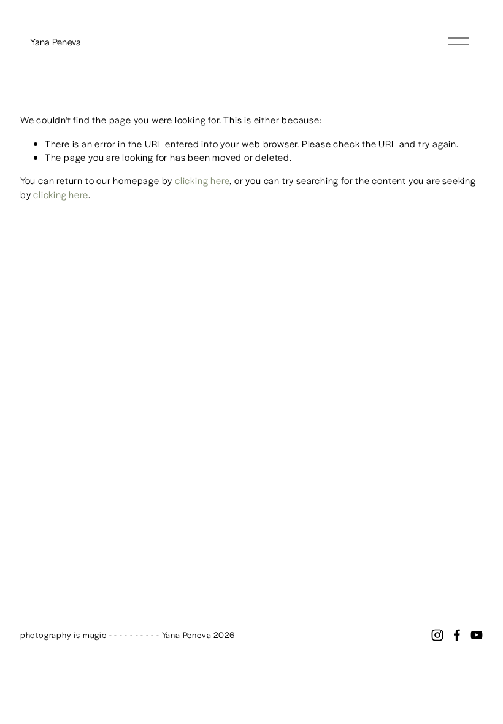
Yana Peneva (56, 41)
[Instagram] (437, 635)
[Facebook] (457, 635)
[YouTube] (476, 635)
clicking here (202, 180)
